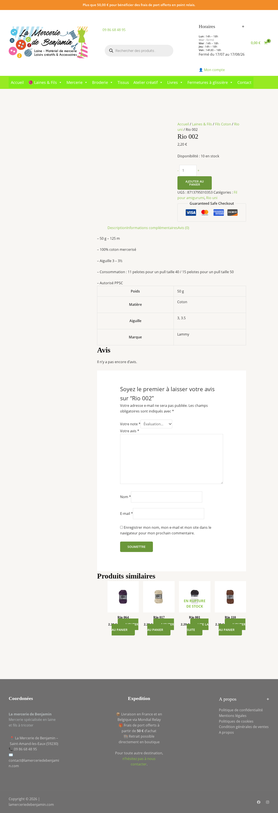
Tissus (123, 82)
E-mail (126, 513)
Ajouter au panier (194, 182)
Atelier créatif (145, 82)
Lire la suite (197, 627)
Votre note (130, 424)
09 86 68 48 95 (114, 29)
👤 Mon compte (212, 69)
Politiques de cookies (236, 721)
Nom (125, 496)
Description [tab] (117, 227)
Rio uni (211, 197)
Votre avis (129, 431)
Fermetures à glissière (207, 82)
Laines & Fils (202, 124)
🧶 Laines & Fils (42, 82)
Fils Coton (223, 124)
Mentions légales (233, 715)
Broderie (100, 82)
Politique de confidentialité (241, 710)
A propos (226, 732)
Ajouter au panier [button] (125, 627)
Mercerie (74, 82)
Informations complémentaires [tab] (152, 227)
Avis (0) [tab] (183, 227)
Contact (244, 82)
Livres (172, 82)
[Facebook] (258, 802)
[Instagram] (267, 802)
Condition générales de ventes (244, 726)
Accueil (17, 82)
